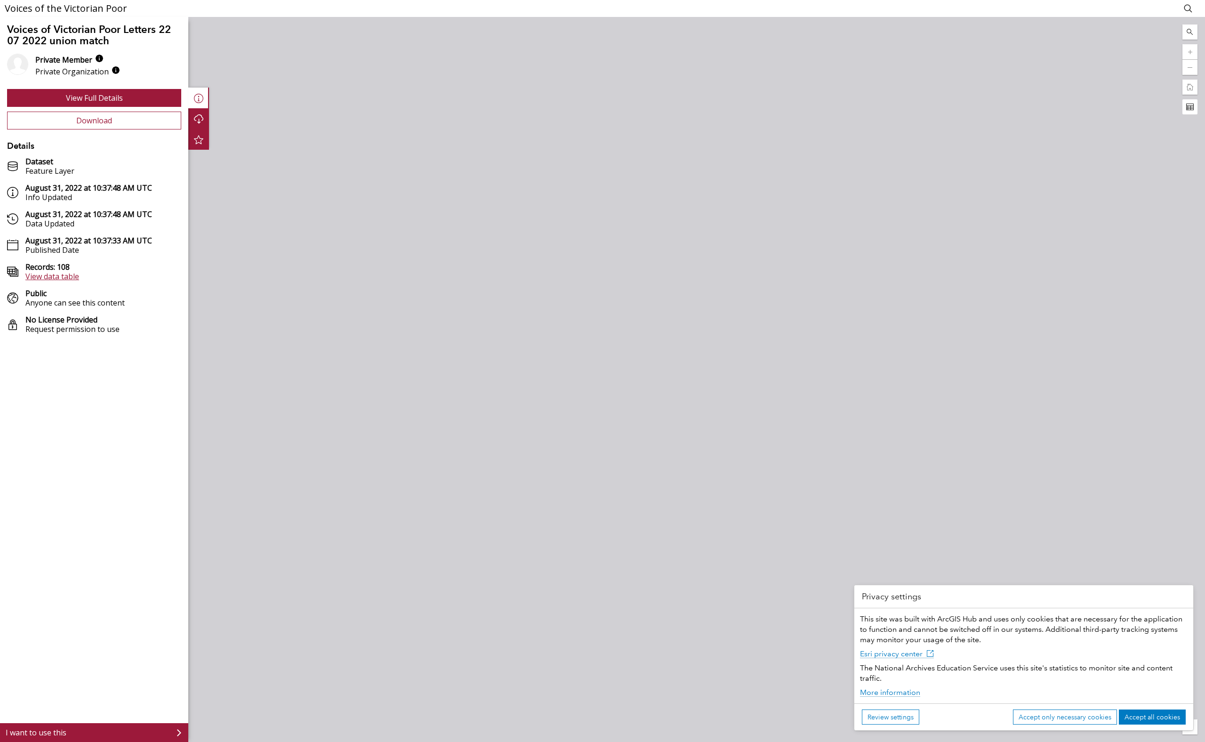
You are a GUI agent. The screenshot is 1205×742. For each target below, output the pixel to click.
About (198, 98)
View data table (52, 276)
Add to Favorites (198, 139)
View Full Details (94, 98)
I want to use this (36, 732)
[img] (99, 58)
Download (94, 120)
